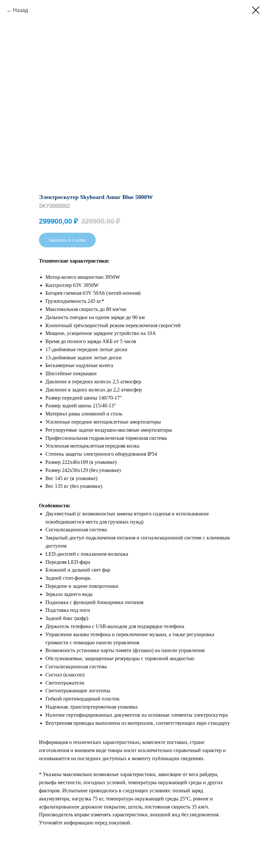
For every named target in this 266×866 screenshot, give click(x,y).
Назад (20, 10)
